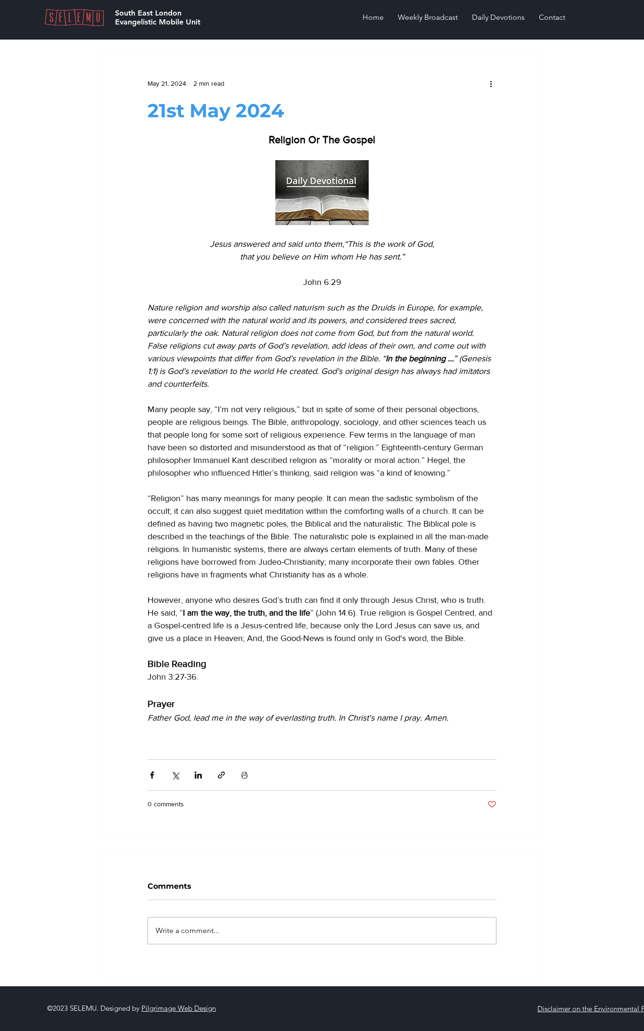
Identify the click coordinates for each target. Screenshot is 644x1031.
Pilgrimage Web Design (178, 1008)
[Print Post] (244, 775)
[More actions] (490, 83)
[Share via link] (221, 775)
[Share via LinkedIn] (198, 775)
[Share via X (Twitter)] (175, 775)
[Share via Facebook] (152, 775)
